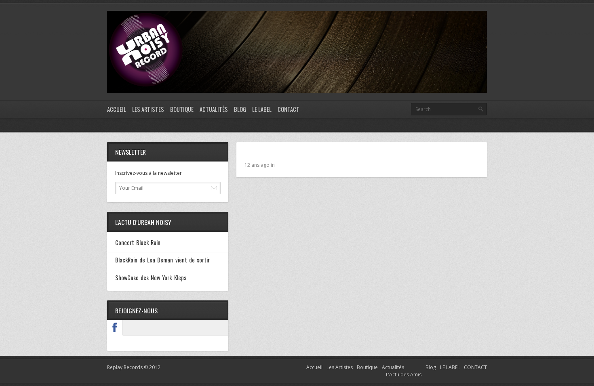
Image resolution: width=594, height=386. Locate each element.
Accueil (116, 109)
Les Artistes (148, 109)
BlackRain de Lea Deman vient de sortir (162, 260)
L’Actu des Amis (403, 374)
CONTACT (288, 109)
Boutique (182, 109)
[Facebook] (115, 327)
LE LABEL (262, 109)
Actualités (214, 109)
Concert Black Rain (137, 242)
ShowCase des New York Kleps (150, 277)
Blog (240, 109)
